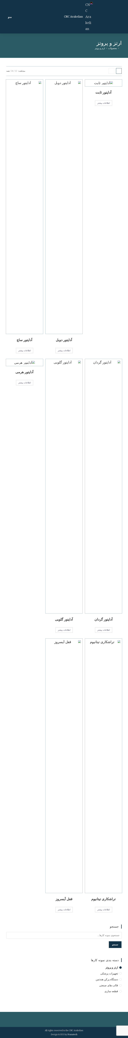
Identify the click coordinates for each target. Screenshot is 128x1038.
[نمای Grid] (119, 71)
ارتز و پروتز (100, 48)
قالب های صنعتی (108, 985)
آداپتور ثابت (104, 92)
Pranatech (72, 1034)
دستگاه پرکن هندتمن (107, 979)
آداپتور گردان (103, 619)
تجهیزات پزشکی (109, 973)
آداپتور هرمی (25, 372)
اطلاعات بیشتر (103, 103)
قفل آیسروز (64, 899)
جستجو (115, 944)
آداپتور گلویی (64, 619)
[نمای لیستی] (111, 71)
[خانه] (121, 48)
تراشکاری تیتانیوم (103, 899)
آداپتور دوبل (64, 340)
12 (16, 70)
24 (12, 70)
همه (8, 70)
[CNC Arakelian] (88, 16)
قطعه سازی (111, 991)
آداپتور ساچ (24, 340)
